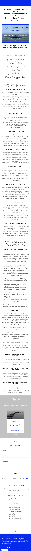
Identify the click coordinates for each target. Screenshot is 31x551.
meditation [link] (24, 405)
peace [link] (16, 407)
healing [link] (13, 405)
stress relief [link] (23, 407)
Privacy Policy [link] (26, 478)
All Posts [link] (6, 405)
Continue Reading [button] (15, 430)
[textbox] (15, 450)
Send (15, 473)
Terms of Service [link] (15, 480)
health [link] (18, 405)
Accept (23, 547)
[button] (3, 3)
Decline (8, 547)
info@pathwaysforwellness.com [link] (15, 499)
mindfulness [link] (10, 407)
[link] (15, 12)
